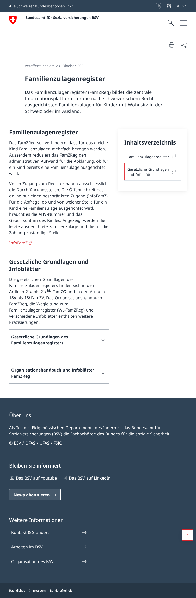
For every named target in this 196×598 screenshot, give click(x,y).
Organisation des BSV (32, 561)
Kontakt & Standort (30, 532)
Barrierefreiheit (61, 590)
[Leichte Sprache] (159, 6)
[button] (187, 535)
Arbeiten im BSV (27, 547)
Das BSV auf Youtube (36, 478)
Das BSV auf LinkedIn (89, 478)
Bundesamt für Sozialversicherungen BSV (62, 17)
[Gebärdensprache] (169, 6)
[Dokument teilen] (184, 45)
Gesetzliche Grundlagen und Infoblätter (148, 172)
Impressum (37, 590)
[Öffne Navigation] (183, 23)
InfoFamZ (18, 243)
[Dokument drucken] (171, 45)
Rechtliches (17, 590)
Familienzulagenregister (148, 156)
